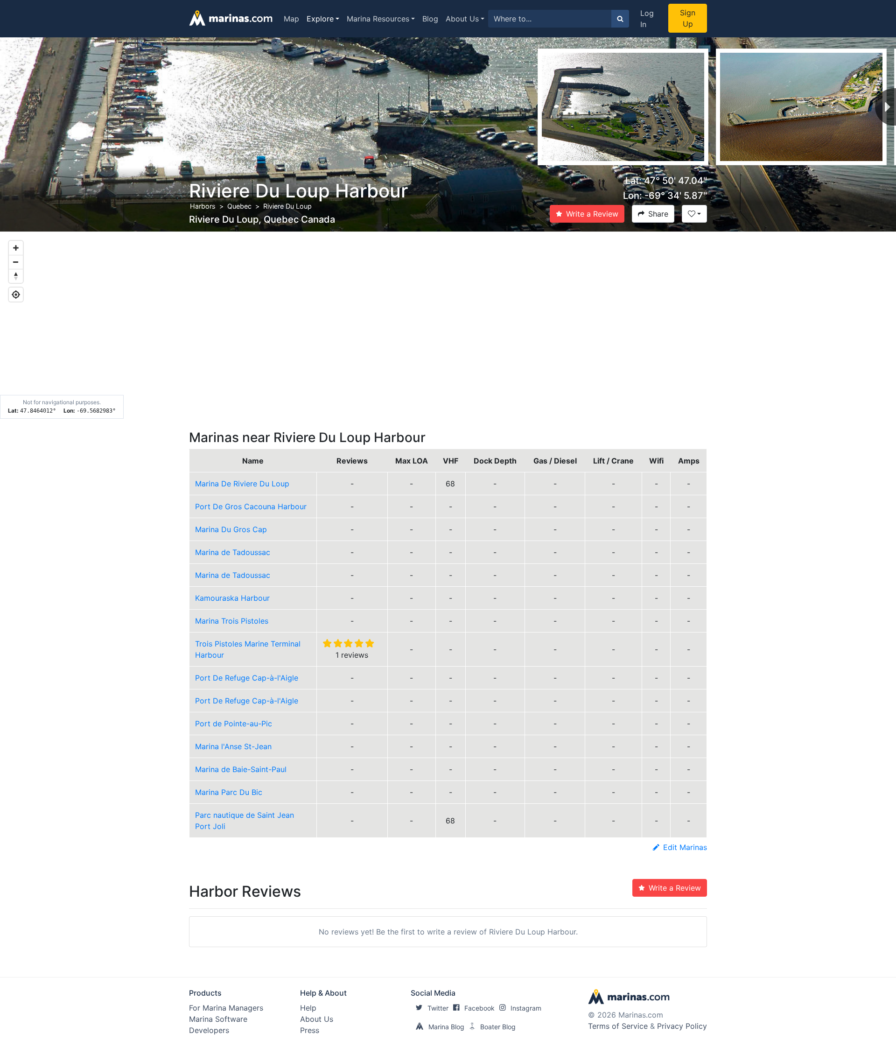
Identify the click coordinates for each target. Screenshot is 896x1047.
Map (291, 18)
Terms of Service (618, 1026)
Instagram (526, 1008)
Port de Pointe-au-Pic (233, 723)
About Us (462, 18)
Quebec (239, 206)
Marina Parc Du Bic (228, 792)
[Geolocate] (16, 295)
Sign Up (687, 18)
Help (308, 1007)
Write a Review (592, 213)
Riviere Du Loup (287, 206)
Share (658, 213)
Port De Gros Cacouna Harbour (251, 506)
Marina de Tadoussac (232, 552)
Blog (430, 18)
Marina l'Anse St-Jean (233, 746)
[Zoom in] (16, 248)
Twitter (437, 1008)
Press (309, 1030)
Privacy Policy (682, 1026)
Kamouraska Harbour (232, 598)
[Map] (448, 325)
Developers (209, 1030)
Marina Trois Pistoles (231, 620)
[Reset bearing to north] (16, 276)
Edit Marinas (685, 847)
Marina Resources (378, 18)
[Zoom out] (16, 262)
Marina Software (218, 1019)
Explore (320, 18)
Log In (647, 18)
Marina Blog (446, 1027)
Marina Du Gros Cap (231, 529)
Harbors (203, 206)
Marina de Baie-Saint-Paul (241, 769)
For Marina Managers (226, 1007)
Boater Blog (498, 1027)
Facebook (479, 1008)
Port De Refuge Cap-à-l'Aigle (246, 677)
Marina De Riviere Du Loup (242, 483)
